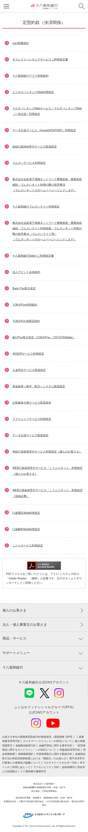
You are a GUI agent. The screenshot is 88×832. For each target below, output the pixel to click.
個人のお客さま (14, 610)
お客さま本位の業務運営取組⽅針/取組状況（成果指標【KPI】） (39, 736)
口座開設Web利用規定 (26, 512)
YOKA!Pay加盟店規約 (26, 321)
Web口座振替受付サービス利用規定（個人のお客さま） (47, 451)
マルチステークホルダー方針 (60, 762)
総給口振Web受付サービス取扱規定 (34, 146)
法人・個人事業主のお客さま (25, 624)
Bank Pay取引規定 (24, 288)
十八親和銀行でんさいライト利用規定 (36, 206)
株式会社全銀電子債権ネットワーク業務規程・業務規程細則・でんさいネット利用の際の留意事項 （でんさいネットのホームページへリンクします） (47, 185)
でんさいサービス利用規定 (29, 162)
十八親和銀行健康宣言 (33, 771)
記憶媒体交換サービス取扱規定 (31, 402)
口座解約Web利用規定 (26, 529)
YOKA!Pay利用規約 (24, 304)
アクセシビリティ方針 (46, 767)
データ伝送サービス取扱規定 (30, 435)
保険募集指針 (25, 754)
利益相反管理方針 (70, 749)
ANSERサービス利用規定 (28, 353)
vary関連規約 (20, 43)
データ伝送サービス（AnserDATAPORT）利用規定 (44, 130)
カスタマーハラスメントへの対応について (47, 741)
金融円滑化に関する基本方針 (55, 745)
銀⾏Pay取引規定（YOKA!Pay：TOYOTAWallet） (43, 337)
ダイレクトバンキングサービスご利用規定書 (40, 59)
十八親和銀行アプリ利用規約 (30, 75)
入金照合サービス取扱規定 (29, 370)
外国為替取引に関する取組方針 (54, 754)
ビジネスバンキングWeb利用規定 (33, 92)
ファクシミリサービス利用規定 (31, 419)
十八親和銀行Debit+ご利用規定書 (33, 255)
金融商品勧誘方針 (25, 745)
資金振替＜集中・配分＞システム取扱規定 (38, 386)
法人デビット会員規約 (26, 272)
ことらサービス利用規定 (27, 545)
